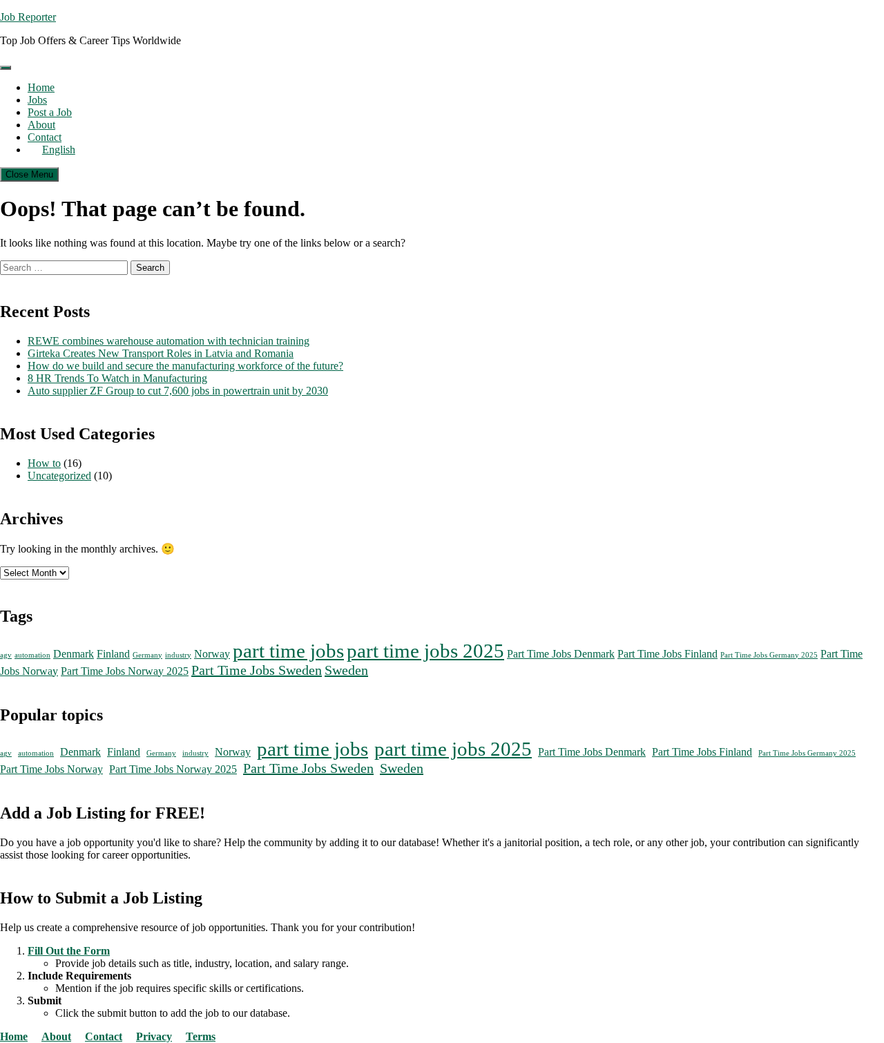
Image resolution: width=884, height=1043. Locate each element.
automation (32, 655)
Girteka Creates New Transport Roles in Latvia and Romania (161, 353)
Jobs (37, 100)
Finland (113, 654)
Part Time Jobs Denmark (561, 654)
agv (6, 655)
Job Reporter (28, 17)
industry (178, 655)
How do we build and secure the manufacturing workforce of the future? (185, 366)
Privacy (154, 1036)
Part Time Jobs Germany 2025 (769, 655)
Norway (212, 654)
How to (44, 463)
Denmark (73, 654)
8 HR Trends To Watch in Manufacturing (117, 378)
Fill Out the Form (69, 951)
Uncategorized (59, 475)
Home (41, 87)
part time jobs (288, 651)
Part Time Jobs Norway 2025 (125, 671)
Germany (147, 655)
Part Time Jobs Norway (51, 769)
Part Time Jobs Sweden (256, 670)
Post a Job (50, 112)
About (41, 125)
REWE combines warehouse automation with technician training (168, 341)
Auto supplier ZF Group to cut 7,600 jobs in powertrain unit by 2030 (178, 390)
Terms (200, 1036)
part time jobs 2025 (425, 651)
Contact (44, 137)
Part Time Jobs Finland (667, 654)
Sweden (346, 670)
